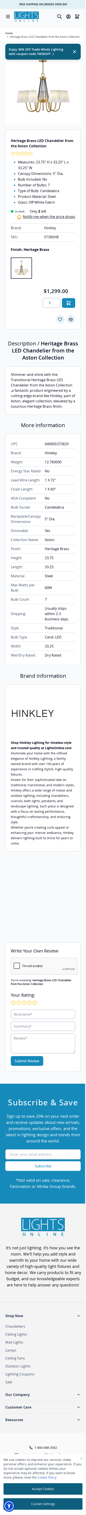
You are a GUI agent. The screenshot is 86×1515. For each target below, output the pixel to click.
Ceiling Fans (15, 1358)
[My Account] (68, 16)
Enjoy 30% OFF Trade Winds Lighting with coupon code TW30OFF (36, 51)
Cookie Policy (46, 1477)
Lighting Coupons (19, 1374)
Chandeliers (15, 1326)
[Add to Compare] (70, 319)
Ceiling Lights (16, 1334)
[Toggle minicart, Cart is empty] (77, 16)
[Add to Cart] (68, 303)
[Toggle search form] (59, 16)
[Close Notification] (74, 51)
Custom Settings (43, 1504)
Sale (8, 1382)
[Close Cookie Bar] (81, 1458)
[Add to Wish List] (60, 319)
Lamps (10, 1350)
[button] (43, 1316)
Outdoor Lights (17, 1366)
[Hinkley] (43, 715)
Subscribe (43, 1166)
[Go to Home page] (26, 16)
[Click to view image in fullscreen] (43, 87)
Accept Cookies (43, 1489)
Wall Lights (14, 1342)
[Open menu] (8, 16)
